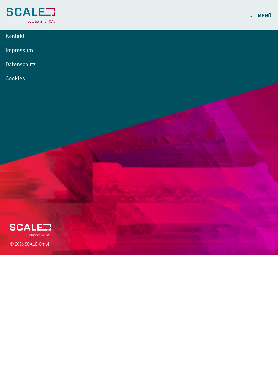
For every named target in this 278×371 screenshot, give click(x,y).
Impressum (19, 50)
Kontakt (15, 35)
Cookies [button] (15, 78)
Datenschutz (20, 64)
